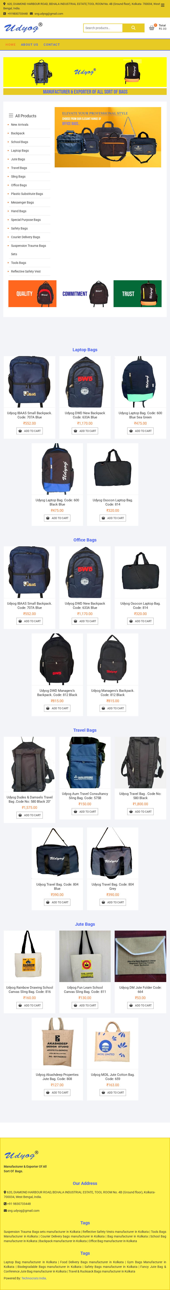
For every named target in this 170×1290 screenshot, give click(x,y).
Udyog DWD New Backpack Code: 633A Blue (85, 415)
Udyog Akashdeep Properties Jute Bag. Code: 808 (57, 1077)
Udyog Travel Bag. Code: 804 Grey (113, 886)
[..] (108, 110)
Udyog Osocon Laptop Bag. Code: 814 (113, 502)
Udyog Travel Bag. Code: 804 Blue (57, 886)
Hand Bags (18, 211)
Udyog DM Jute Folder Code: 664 (140, 990)
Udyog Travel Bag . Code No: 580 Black (140, 796)
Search (133, 28)
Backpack (18, 133)
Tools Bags (18, 263)
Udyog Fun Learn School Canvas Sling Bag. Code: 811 (85, 990)
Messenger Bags (22, 202)
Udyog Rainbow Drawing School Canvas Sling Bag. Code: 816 (29, 990)
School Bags (19, 142)
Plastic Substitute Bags (27, 194)
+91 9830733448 (18, 1204)
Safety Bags (19, 228)
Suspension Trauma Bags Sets (28, 250)
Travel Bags (19, 168)
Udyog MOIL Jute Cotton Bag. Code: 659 (113, 1077)
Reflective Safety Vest (26, 271)
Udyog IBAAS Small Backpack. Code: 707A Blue (29, 415)
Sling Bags (18, 176)
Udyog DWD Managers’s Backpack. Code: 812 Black (57, 693)
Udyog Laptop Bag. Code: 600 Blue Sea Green (140, 415)
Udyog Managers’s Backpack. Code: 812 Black (112, 693)
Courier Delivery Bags (25, 237)
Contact (52, 44)
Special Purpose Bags (26, 220)
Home (11, 44)
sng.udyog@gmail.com (48, 13)
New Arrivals (19, 124)
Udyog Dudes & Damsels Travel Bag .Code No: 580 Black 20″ (30, 799)
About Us (29, 44)
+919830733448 (17, 13)
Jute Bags (18, 159)
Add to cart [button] (32, 431)
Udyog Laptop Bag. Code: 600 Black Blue (57, 502)
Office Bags (19, 185)
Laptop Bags (20, 150)
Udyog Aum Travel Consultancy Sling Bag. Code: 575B (85, 796)
